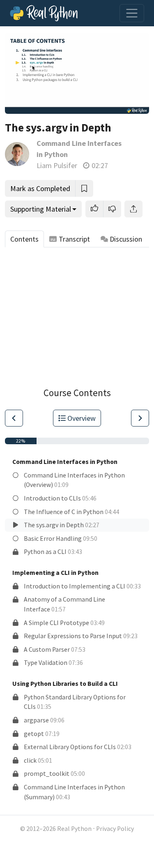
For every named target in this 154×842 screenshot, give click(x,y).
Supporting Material (40, 209)
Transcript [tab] (74, 239)
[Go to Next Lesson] (140, 418)
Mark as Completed (40, 188)
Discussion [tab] (126, 239)
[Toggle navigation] (132, 13)
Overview (81, 418)
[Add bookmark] (84, 188)
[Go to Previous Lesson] (14, 418)
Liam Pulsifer (57, 165)
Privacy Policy (115, 829)
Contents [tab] (24, 239)
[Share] (133, 209)
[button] (94, 209)
